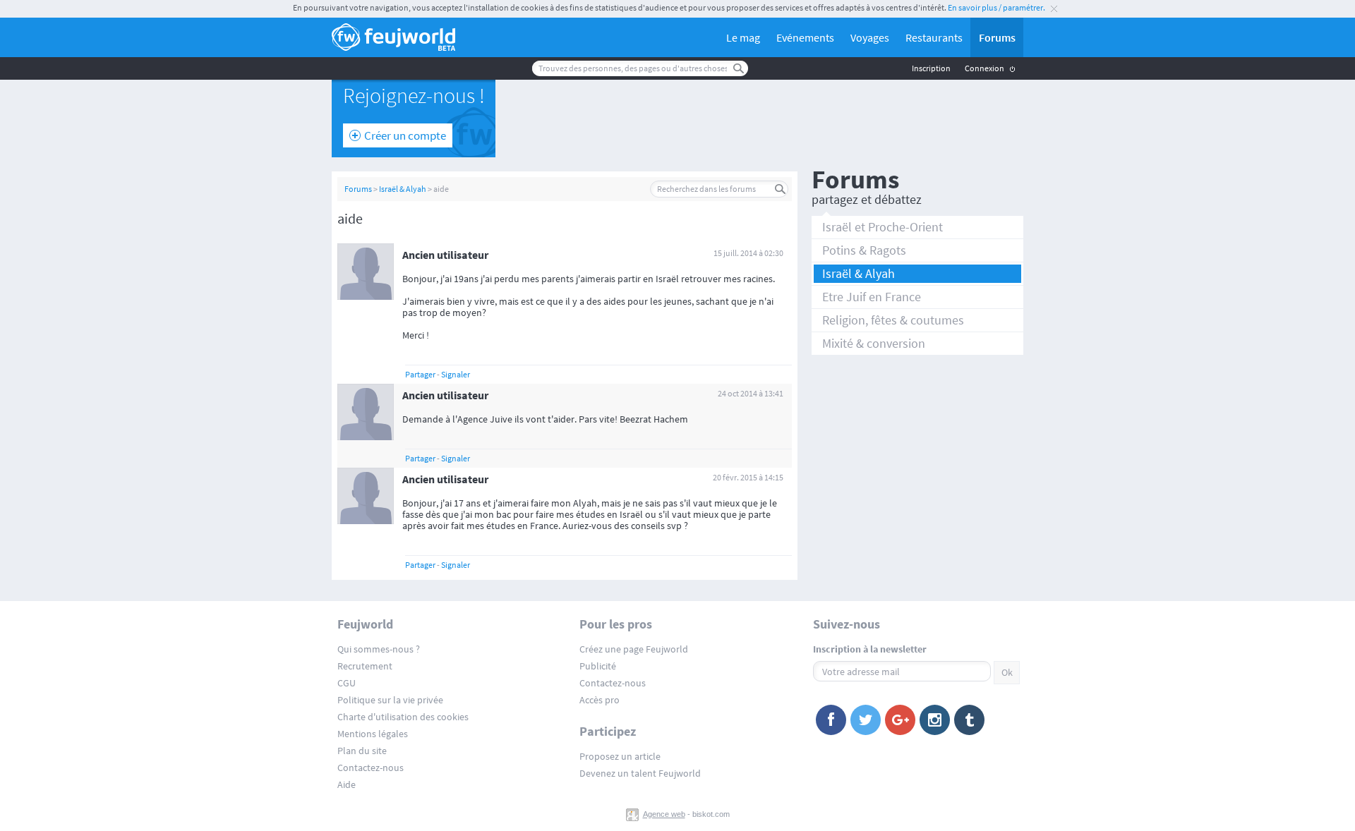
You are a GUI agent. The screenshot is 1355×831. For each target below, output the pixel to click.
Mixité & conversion (873, 343)
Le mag (743, 37)
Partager (420, 374)
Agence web (664, 814)
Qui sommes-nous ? (378, 649)
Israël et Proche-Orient (882, 227)
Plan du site (362, 750)
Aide (346, 784)
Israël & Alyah (402, 188)
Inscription (931, 68)
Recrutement (364, 666)
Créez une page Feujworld (633, 649)
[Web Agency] (634, 814)
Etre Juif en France (871, 297)
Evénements (805, 37)
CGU (346, 683)
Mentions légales (372, 733)
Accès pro (599, 699)
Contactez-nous (370, 767)
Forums (997, 37)
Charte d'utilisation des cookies (403, 716)
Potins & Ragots (864, 250)
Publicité (597, 666)
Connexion (984, 68)
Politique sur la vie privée (390, 699)
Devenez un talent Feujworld (640, 773)
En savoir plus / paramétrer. (996, 7)
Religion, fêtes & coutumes (893, 320)
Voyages (869, 37)
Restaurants (934, 37)
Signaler (455, 374)
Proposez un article (620, 756)
